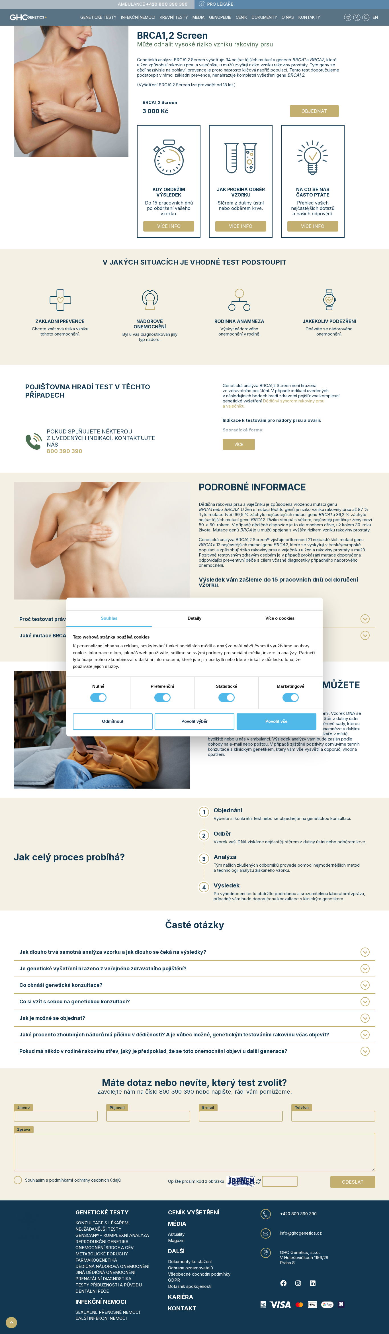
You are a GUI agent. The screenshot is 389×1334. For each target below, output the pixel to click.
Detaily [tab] (195, 618)
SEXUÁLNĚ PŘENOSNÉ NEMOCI (107, 1312)
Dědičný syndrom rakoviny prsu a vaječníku (273, 403)
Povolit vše (276, 721)
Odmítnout (112, 721)
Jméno (23, 1107)
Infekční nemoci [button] (138, 17)
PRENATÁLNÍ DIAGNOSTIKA (103, 1278)
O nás (288, 17)
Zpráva (23, 1129)
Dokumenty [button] (264, 17)
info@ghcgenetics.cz (301, 1233)
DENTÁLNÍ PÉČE (92, 1291)
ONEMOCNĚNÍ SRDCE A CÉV (104, 1247)
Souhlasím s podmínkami (73, 1180)
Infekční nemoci (100, 1301)
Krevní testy (174, 17)
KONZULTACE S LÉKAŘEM (101, 1222)
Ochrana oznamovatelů (190, 1267)
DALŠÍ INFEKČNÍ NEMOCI (101, 1318)
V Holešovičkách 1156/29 (304, 1257)
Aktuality (176, 1234)
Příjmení (117, 1107)
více (238, 444)
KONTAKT (182, 1308)
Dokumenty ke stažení (190, 1261)
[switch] (162, 697)
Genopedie (220, 17)
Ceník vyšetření (193, 1212)
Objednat (314, 111)
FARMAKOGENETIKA (96, 1260)
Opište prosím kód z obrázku (196, 1181)
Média (198, 17)
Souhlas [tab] (109, 618)
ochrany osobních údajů (97, 1180)
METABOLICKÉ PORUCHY (101, 1254)
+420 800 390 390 (298, 1213)
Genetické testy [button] (98, 17)
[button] (356, 17)
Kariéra (180, 1297)
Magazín (176, 1240)
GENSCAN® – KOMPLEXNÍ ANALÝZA (112, 1235)
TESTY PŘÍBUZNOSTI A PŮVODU (108, 1285)
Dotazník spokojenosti (189, 1286)
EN (375, 17)
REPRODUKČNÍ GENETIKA (101, 1241)
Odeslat (353, 1182)
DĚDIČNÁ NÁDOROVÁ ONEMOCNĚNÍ (112, 1266)
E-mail (208, 1107)
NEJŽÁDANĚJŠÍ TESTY (98, 1229)
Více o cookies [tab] (279, 618)
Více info (169, 226)
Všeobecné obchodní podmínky (199, 1274)
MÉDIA (177, 1223)
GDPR (174, 1280)
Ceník (241, 17)
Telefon (302, 1107)
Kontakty (309, 17)
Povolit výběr (194, 721)
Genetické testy (102, 1212)
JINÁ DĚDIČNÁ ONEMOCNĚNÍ (105, 1272)
